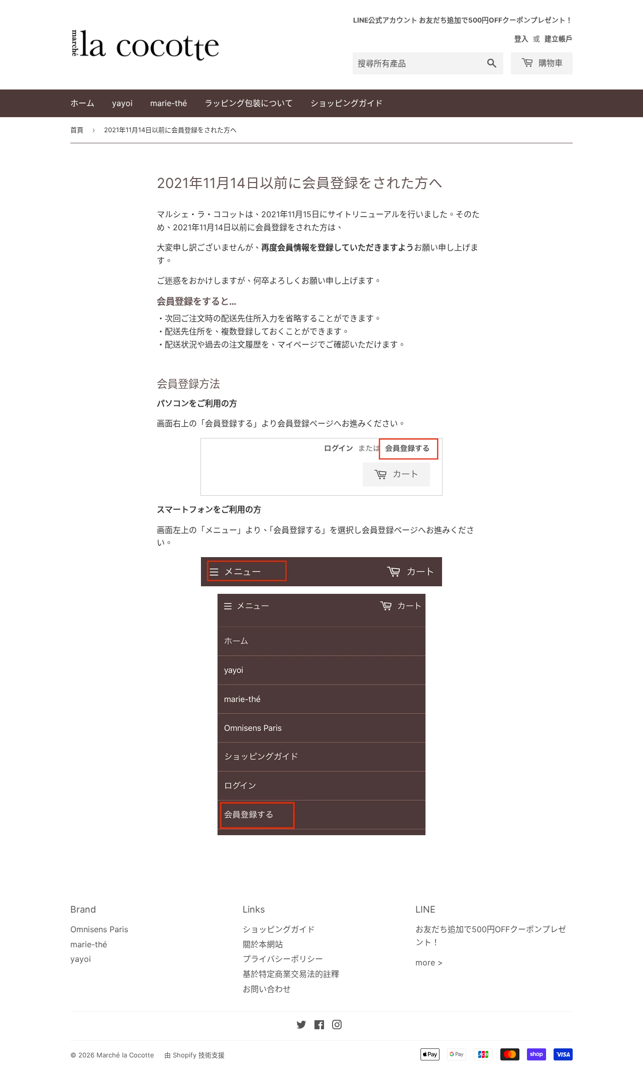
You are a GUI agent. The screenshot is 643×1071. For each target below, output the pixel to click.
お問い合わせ (267, 989)
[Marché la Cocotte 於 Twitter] (301, 1026)
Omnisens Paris (99, 929)
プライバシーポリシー (283, 959)
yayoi (122, 103)
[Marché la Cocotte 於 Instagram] (337, 1026)
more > (429, 962)
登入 (521, 39)
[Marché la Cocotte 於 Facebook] (319, 1026)
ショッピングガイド (346, 103)
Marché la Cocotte (125, 1055)
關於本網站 (263, 944)
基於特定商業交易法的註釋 (291, 974)
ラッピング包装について (248, 103)
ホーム (82, 103)
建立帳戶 (559, 39)
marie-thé (168, 103)
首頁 (76, 130)
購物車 (549, 63)
